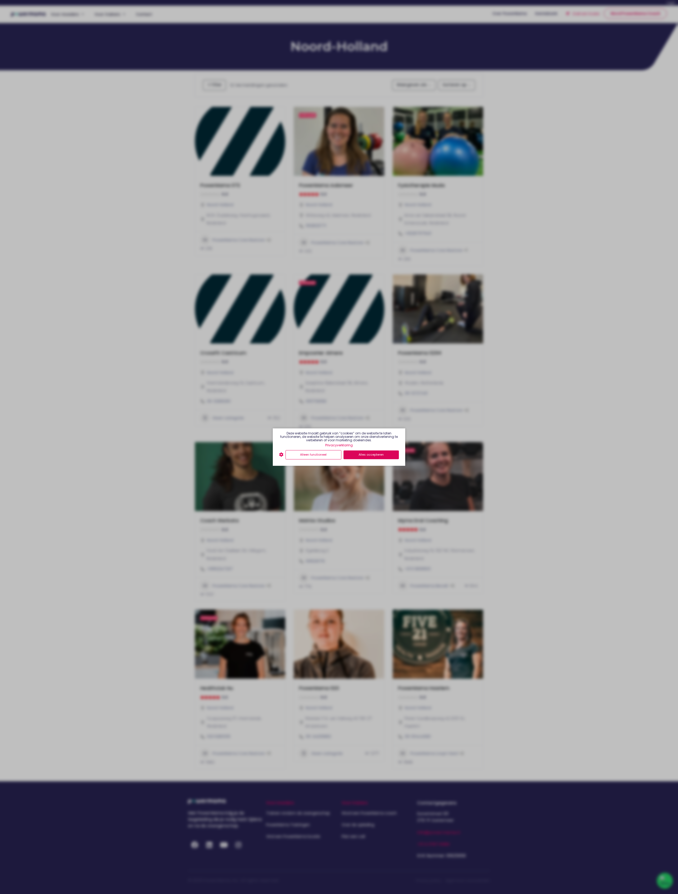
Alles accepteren (371, 455)
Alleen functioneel (313, 455)
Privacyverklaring (339, 445)
